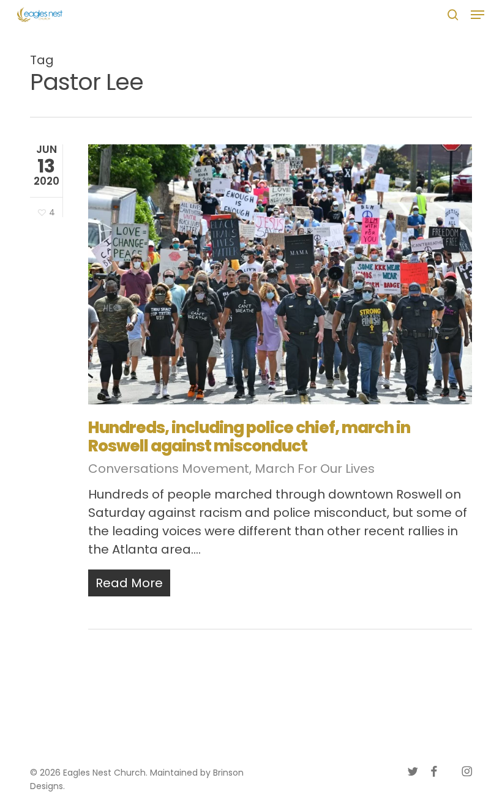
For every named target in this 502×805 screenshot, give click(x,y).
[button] (477, 15)
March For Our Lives (315, 468)
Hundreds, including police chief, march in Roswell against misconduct (249, 437)
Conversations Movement (168, 468)
